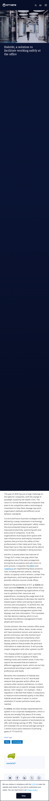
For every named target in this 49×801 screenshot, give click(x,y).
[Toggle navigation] (46, 5)
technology (17, 742)
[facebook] (17, 778)
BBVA (32, 566)
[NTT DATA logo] (9, 5)
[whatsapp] (39, 778)
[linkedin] (24, 778)
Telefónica (8, 568)
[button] (37, 5)
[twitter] (32, 778)
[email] (10, 778)
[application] (24, 790)
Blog (7, 742)
